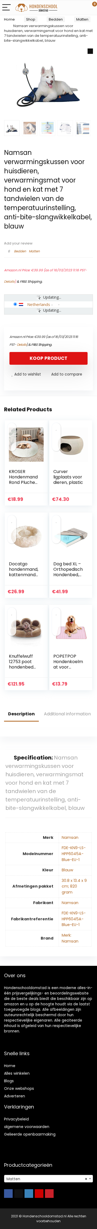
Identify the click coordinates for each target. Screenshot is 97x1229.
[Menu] (6, 8)
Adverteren (14, 1096)
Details (9, 281)
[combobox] (48, 1178)
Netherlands (38, 304)
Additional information (67, 714)
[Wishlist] (80, 7)
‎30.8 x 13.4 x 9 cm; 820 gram (74, 886)
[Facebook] (8, 1193)
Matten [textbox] (46, 1179)
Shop (30, 19)
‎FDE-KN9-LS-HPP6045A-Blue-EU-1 (74, 853)
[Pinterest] (49, 1193)
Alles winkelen (17, 1073)
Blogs (9, 1081)
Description (21, 714)
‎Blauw (67, 870)
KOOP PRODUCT (48, 358)
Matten (82, 19)
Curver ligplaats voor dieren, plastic (68, 476)
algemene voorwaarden (26, 1126)
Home (9, 19)
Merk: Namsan (70, 938)
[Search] (68, 8)
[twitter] (18, 1193)
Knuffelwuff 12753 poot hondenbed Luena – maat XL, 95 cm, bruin (23, 669)
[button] (90, 51)
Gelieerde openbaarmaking (30, 1134)
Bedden (56, 19)
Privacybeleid (16, 1119)
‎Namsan (70, 837)
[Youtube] (39, 1193)
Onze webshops (19, 1088)
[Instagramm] (29, 1193)
